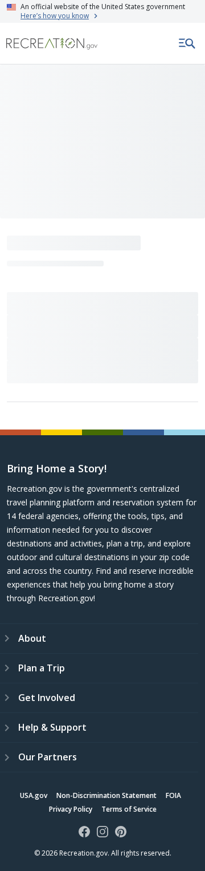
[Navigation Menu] (187, 43)
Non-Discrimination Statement (106, 795)
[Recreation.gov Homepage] (51, 44)
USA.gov (33, 795)
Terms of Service (129, 809)
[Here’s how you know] (102, 11)
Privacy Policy (70, 809)
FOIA (173, 795)
